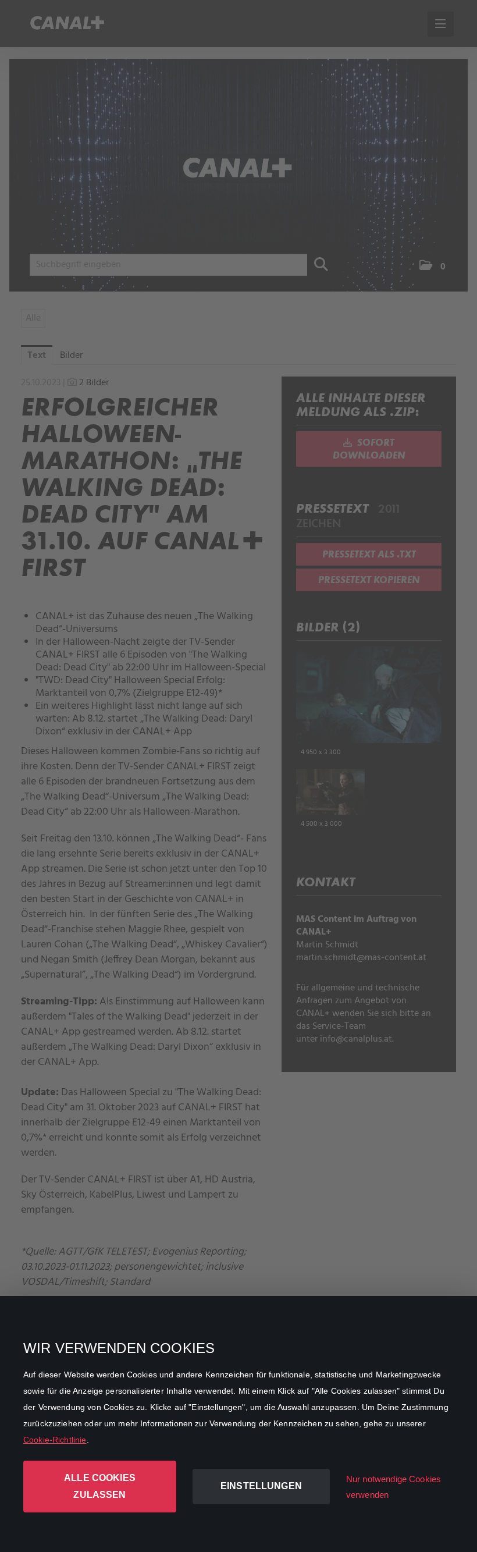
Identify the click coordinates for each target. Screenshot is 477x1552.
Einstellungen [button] (261, 1486)
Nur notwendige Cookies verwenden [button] (393, 1487)
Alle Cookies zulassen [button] (100, 1486)
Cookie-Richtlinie (55, 1439)
